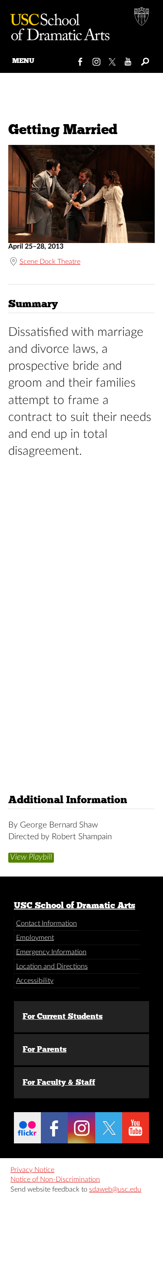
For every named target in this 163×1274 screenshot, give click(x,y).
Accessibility (34, 980)
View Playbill (31, 857)
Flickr (27, 1127)
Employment (35, 937)
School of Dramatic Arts (56, 24)
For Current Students (63, 1016)
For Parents (45, 1049)
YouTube (128, 60)
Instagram (97, 60)
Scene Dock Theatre (50, 261)
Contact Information (46, 923)
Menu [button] (23, 60)
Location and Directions (52, 966)
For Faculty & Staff (59, 1082)
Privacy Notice (32, 1169)
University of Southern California (142, 17)
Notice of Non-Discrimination (55, 1179)
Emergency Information (51, 952)
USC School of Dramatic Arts (74, 905)
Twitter (113, 60)
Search (144, 60)
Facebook (81, 60)
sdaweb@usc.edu (115, 1189)
